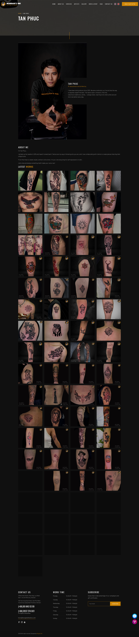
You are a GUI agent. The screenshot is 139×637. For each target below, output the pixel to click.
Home (54, 4)
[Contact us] (134, 616)
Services (69, 4)
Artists (76, 4)
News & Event (93, 4)
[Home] (11, 4)
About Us (61, 4)
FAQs (101, 4)
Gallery (84, 4)
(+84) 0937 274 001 (26, 611)
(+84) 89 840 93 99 (26, 606)
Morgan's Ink (39, 633)
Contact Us (108, 4)
